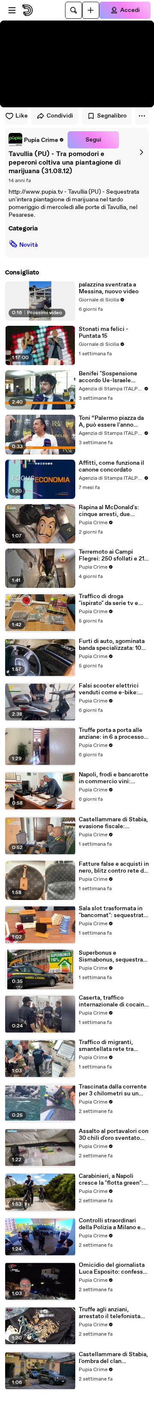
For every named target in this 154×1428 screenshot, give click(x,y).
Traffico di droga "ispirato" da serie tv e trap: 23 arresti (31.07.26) (113, 600)
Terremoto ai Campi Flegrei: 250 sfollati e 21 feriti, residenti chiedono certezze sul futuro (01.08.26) (113, 555)
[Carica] (90, 10)
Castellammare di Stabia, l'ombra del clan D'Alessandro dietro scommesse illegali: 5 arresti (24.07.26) (113, 1358)
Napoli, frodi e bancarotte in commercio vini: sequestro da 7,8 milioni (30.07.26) (113, 778)
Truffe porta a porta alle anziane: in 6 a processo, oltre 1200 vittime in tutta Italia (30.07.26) (112, 734)
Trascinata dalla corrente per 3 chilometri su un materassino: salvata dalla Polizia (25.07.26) (113, 1090)
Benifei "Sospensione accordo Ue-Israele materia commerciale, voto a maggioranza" (109, 377)
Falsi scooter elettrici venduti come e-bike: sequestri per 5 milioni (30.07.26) (109, 689)
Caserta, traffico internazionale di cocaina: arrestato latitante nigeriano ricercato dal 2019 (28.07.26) (114, 1001)
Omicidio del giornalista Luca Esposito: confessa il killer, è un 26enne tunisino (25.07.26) (112, 1268)
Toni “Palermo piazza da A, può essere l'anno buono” (111, 421)
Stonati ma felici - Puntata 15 (103, 332)
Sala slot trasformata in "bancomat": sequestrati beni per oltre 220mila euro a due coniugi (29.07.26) (112, 912)
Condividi (60, 116)
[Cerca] (73, 10)
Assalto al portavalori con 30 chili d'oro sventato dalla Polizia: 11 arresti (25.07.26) (113, 1135)
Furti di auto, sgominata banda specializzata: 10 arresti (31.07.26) (112, 645)
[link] (36, 140)
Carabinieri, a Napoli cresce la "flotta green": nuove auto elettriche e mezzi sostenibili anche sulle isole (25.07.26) (111, 1179)
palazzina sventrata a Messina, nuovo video (109, 288)
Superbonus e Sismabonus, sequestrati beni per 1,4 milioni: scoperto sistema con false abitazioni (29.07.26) (113, 956)
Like (21, 116)
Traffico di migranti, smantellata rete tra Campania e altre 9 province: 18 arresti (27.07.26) (106, 1046)
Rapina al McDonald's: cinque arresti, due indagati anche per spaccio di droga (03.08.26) (109, 511)
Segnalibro (112, 116)
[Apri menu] (12, 10)
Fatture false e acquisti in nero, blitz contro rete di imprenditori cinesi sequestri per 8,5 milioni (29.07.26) (114, 867)
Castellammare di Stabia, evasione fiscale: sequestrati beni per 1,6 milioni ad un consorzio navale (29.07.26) (113, 823)
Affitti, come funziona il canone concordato (111, 466)
